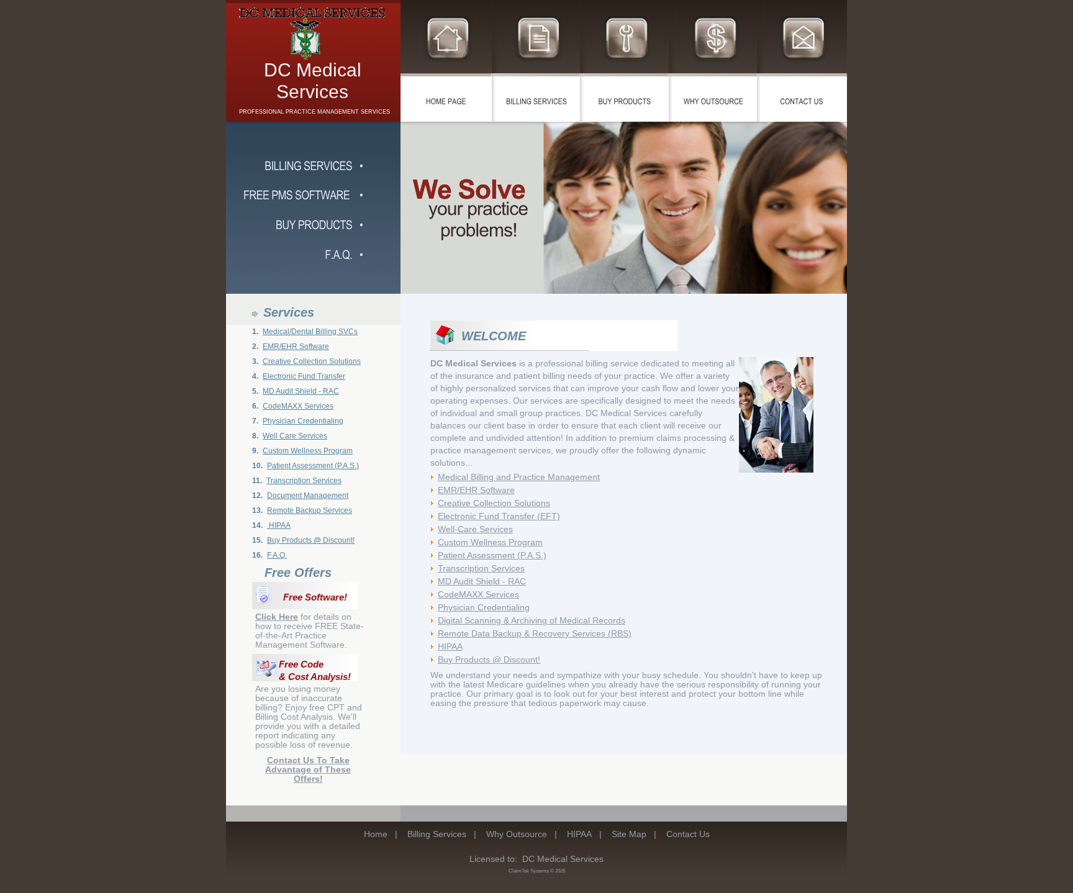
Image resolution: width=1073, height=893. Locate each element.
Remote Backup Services (309, 510)
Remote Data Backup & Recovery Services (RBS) (535, 633)
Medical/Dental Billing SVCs (310, 331)
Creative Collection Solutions (312, 361)
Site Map (629, 834)
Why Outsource (516, 834)
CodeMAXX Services (298, 406)
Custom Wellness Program (308, 450)
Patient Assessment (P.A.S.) (313, 465)
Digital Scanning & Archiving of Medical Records (531, 620)
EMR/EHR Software (296, 346)
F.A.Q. (277, 555)
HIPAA (279, 525)
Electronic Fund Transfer (304, 376)
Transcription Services (304, 480)
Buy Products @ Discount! (311, 540)
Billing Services (436, 834)
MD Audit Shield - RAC (301, 391)
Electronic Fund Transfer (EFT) (499, 516)
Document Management (307, 495)
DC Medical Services (312, 81)
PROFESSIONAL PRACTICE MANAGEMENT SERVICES (314, 112)
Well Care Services (295, 436)
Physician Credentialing (303, 421)
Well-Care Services (475, 529)
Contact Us (688, 834)
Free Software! (315, 597)
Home (375, 834)
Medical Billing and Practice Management (519, 477)
